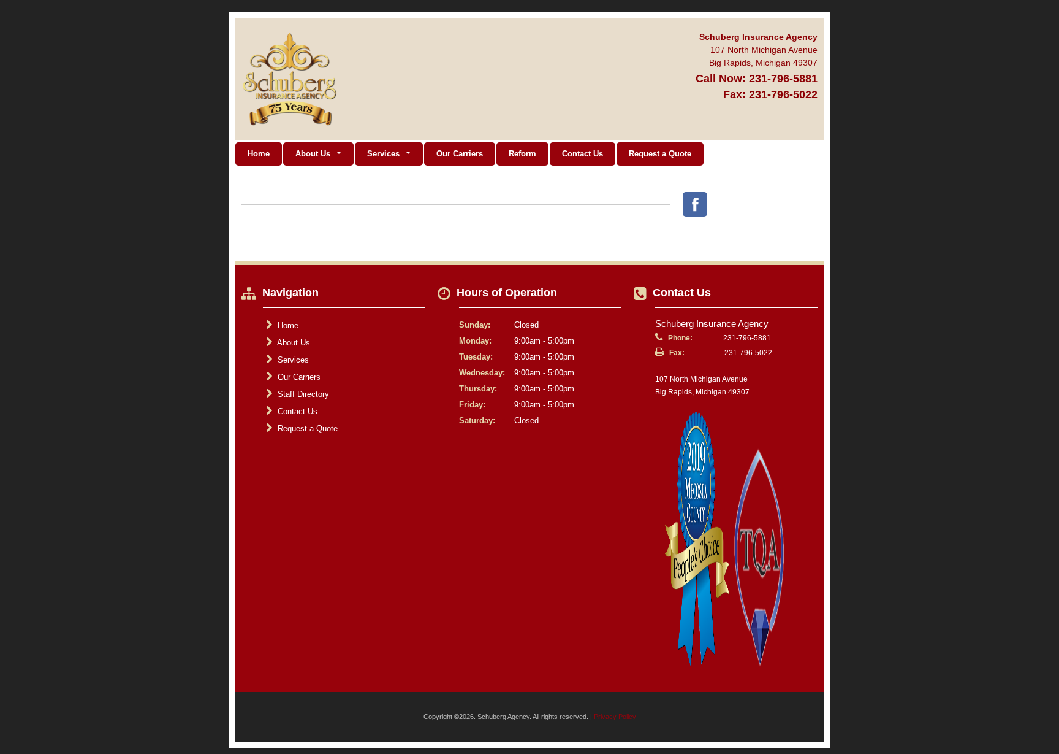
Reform (522, 153)
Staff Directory (302, 394)
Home (259, 153)
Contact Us (582, 153)
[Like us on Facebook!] (695, 204)
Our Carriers (459, 153)
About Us (292, 342)
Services (292, 359)
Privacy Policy (615, 716)
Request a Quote (660, 153)
